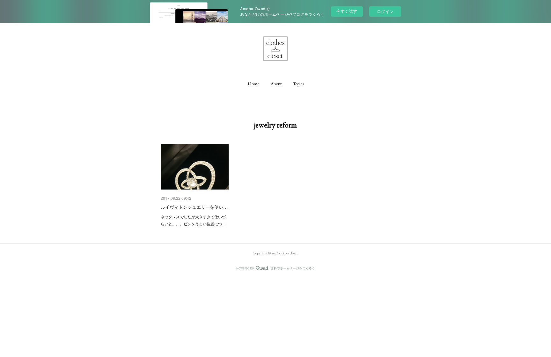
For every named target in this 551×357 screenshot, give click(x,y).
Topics (298, 84)
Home (253, 84)
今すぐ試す (346, 11)
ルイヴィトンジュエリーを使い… (194, 207)
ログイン (385, 11)
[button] (253, 83)
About (276, 84)
